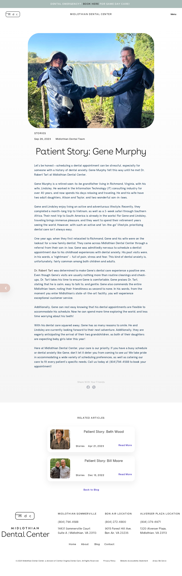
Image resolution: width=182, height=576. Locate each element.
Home (72, 544)
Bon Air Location (118, 513)
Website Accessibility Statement (134, 561)
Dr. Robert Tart (43, 271)
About (85, 544)
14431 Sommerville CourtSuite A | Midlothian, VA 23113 (77, 531)
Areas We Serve (160, 561)
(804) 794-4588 (68, 522)
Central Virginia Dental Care (68, 561)
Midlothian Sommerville (77, 513)
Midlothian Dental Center (91, 14)
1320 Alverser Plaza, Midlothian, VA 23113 (153, 531)
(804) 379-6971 (150, 522)
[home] (13, 14)
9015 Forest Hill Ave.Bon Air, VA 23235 (118, 531)
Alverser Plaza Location (160, 513)
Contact (109, 544)
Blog (97, 544)
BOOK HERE (91, 4)
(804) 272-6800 (115, 522)
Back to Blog (91, 489)
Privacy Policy (109, 561)
